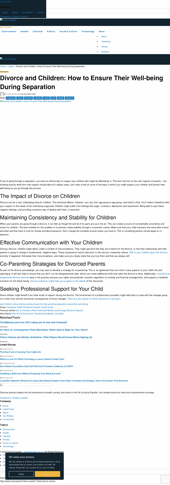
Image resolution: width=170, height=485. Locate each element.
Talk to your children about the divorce (148, 252)
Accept (47, 474)
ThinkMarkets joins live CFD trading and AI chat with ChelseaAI (33, 322)
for (41, 304)
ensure (36, 304)
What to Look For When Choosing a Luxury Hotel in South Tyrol (32, 359)
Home (3, 66)
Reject (21, 474)
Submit (3, 478)
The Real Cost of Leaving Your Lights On (20, 351)
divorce (22, 304)
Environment (9, 31)
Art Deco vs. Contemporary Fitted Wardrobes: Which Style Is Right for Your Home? (44, 329)
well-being (83, 304)
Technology (88, 31)
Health (24, 31)
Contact (40, 12)
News (104, 36)
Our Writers (27, 12)
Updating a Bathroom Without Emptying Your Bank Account (30, 373)
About (15, 12)
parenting (52, 304)
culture (15, 304)
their (76, 304)
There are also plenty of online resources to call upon (93, 298)
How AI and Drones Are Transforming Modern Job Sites (37, 313)
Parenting (105, 41)
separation (62, 304)
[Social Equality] (26, 22)
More (102, 31)
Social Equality (13, 94)
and (2, 304)
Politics (51, 31)
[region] (34, 466)
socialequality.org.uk (33, 451)
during (30, 304)
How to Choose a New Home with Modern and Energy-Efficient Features (49, 310)
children (8, 304)
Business (105, 51)
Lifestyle (38, 31)
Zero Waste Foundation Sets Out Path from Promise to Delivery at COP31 (36, 366)
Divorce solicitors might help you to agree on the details (58, 280)
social (70, 304)
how (45, 304)
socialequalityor (8, 363)
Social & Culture (68, 31)
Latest (5, 12)
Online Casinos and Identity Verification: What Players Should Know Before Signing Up (46, 337)
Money (104, 46)
